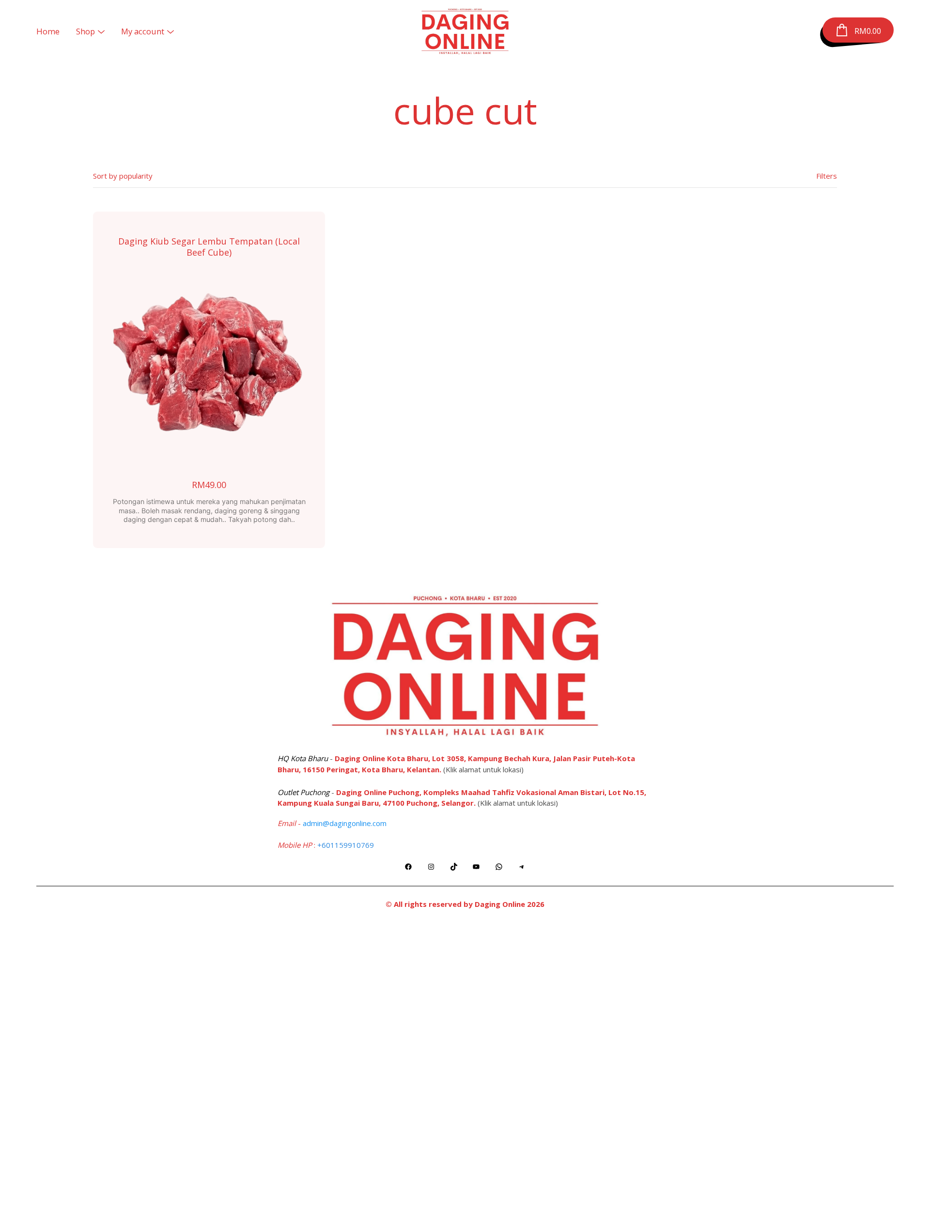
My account (142, 31)
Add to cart (209, 368)
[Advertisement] (465, 1062)
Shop (85, 31)
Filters (826, 176)
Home (48, 31)
